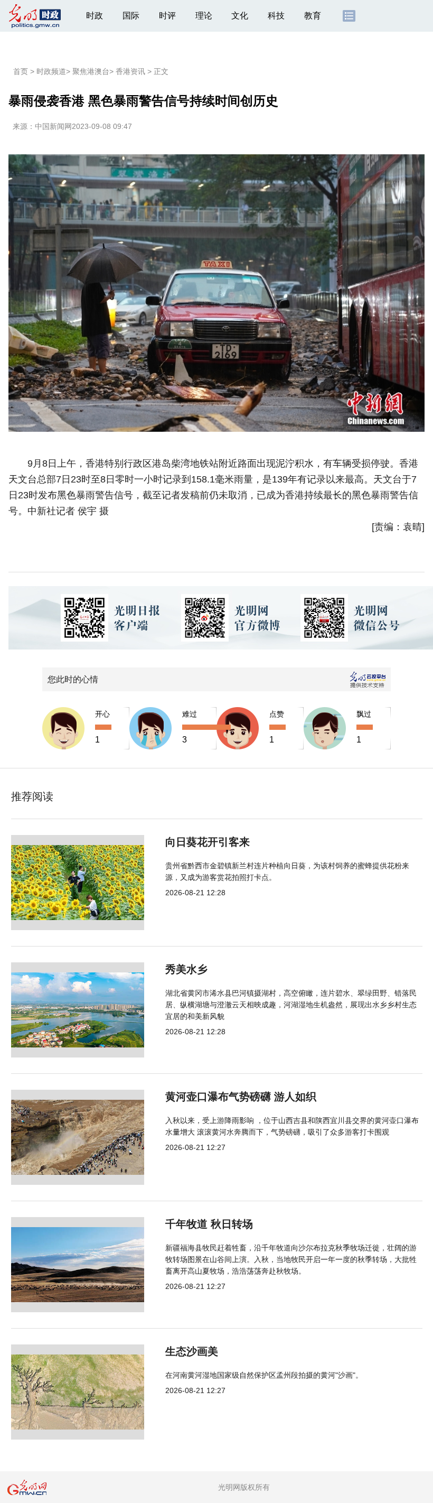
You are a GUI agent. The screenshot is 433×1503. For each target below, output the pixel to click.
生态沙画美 (191, 1351)
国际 (131, 15)
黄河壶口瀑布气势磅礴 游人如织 (240, 1096)
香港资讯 (130, 71)
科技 (276, 15)
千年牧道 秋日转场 (209, 1224)
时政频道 (51, 71)
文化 (239, 15)
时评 (167, 15)
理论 (203, 15)
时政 (94, 15)
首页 (20, 71)
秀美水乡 (186, 969)
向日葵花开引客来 (207, 842)
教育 (312, 15)
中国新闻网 (53, 126)
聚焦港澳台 (90, 71)
